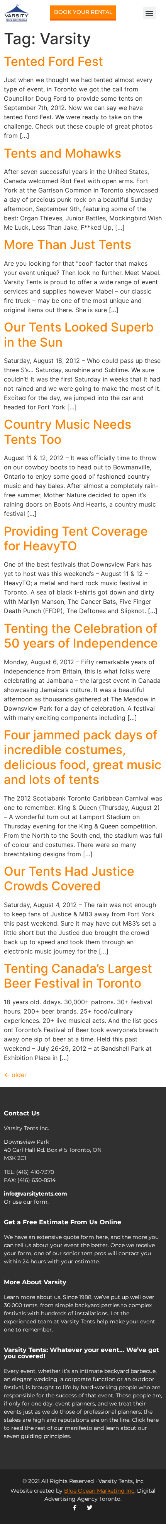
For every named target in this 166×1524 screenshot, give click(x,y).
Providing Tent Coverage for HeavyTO (76, 538)
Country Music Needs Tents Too (67, 432)
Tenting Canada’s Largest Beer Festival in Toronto (78, 976)
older (15, 1075)
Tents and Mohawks (62, 153)
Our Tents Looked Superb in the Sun (79, 334)
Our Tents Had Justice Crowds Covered (69, 878)
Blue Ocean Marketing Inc (99, 1490)
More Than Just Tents (67, 244)
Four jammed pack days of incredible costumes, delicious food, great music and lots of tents (82, 757)
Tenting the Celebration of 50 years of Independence (81, 636)
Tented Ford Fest (53, 61)
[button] (149, 13)
